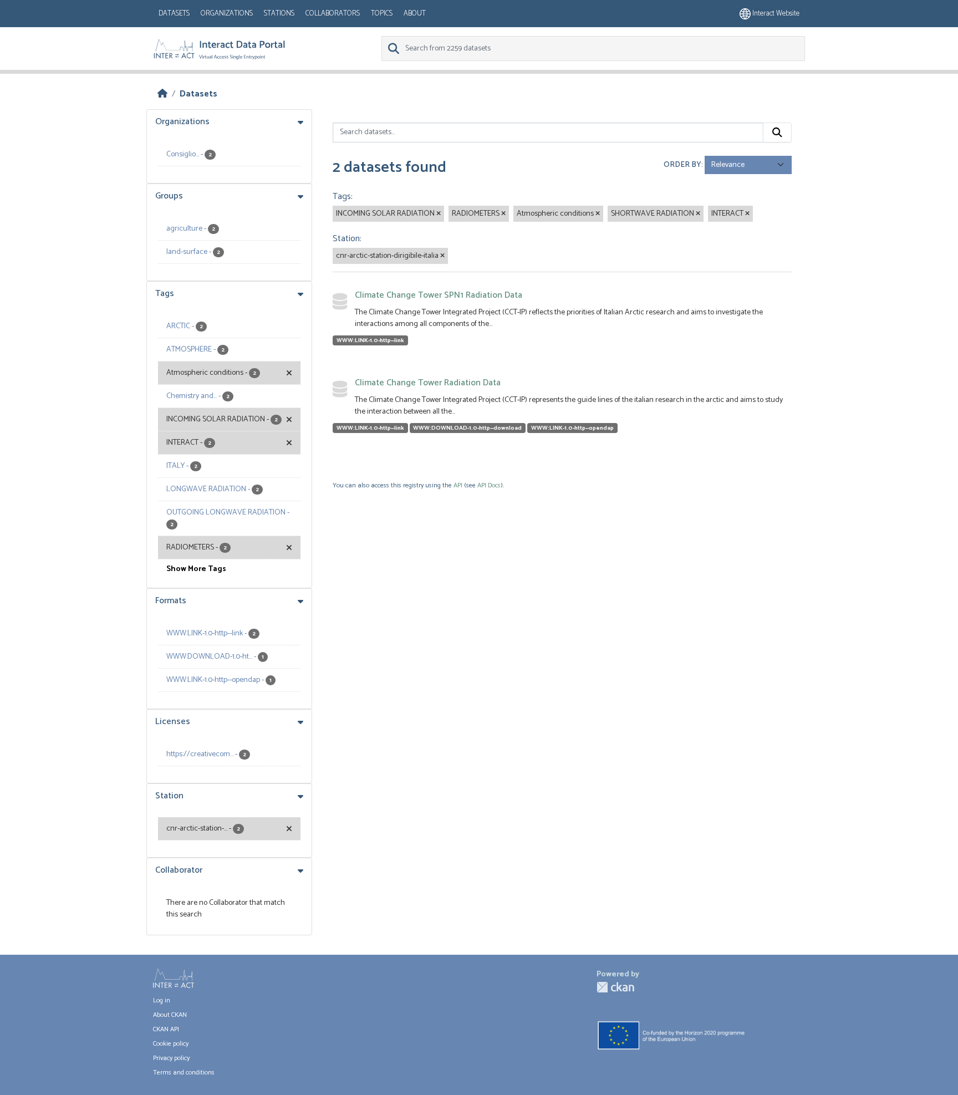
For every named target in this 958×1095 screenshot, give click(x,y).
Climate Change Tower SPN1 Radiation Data (438, 295)
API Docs (489, 485)
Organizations (227, 13)
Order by (682, 165)
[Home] (162, 93)
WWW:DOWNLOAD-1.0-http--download (467, 428)
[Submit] (777, 132)
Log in (161, 1000)
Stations (279, 13)
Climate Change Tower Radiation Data (428, 382)
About (415, 13)
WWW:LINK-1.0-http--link (370, 340)
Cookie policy (170, 1043)
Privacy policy (171, 1058)
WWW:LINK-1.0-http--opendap (572, 428)
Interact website (775, 13)
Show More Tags (196, 569)
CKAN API (166, 1029)
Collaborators (332, 13)
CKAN (615, 987)
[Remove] (438, 214)
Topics (382, 13)
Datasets (174, 13)
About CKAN (170, 1015)
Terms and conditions (184, 1072)
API (457, 485)
